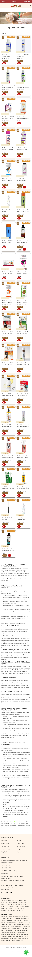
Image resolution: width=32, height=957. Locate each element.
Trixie (16, 906)
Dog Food (16, 920)
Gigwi (7, 906)
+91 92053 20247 (6, 868)
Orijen (15, 902)
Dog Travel (18, 926)
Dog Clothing (25, 924)
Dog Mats (23, 922)
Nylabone (23, 904)
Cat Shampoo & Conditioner (15, 936)
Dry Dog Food (24, 920)
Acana (10, 902)
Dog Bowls (11, 926)
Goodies (23, 908)
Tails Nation (4, 900)
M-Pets (12, 906)
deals (3, 1)
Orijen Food (4, 920)
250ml (4, 555)
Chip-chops (16, 908)
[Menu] (2, 5)
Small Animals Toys (17, 940)
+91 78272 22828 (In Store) (9, 871)
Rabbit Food (20, 938)
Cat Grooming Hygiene (13, 934)
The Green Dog (13, 900)
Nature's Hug (22, 900)
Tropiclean (9, 904)
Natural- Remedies (6, 908)
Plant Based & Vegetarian (21, 918)
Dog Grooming (17, 924)
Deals (10, 920)
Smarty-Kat (16, 904)
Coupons (14, 1)
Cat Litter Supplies (19, 930)
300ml (19, 187)
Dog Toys (4, 926)
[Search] (6, 6)
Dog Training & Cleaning (14, 928)
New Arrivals (27, 1)
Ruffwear (4, 910)
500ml (19, 249)
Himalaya (26, 906)
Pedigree (20, 902)
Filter (4, 33)
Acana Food (4, 922)
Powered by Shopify (21, 947)
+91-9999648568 (6, 865)
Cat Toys (16, 932)
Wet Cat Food (9, 930)
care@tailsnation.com (7, 862)
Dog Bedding (12, 922)
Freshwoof (4, 902)
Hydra (21, 906)
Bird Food (13, 938)
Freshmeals (9, 918)
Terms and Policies (15, 951)
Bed (19, 922)
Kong (2, 906)
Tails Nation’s (14, 821)
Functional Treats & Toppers (9, 916)
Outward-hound (12, 910)
